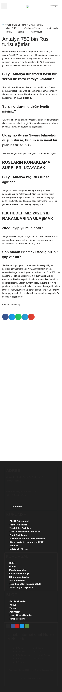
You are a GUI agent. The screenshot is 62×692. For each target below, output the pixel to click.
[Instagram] (8, 626)
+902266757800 (18, 495)
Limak (32, 670)
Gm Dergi (15, 304)
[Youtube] (17, 626)
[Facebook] (13, 626)
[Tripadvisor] (27, 626)
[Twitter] (22, 626)
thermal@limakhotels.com (23, 491)
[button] (4, 6)
